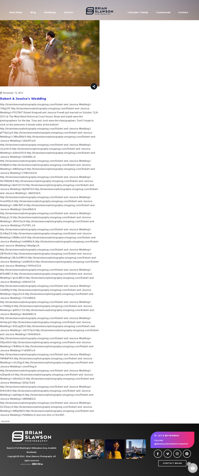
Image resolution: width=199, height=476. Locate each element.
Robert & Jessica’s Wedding (23, 99)
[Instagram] (177, 453)
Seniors (68, 12)
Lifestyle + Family (138, 12)
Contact (183, 12)
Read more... (6, 421)
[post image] (50, 53)
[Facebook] (158, 453)
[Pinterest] (187, 453)
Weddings (50, 12)
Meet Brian (15, 12)
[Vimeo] (167, 453)
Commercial (163, 12)
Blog (33, 12)
